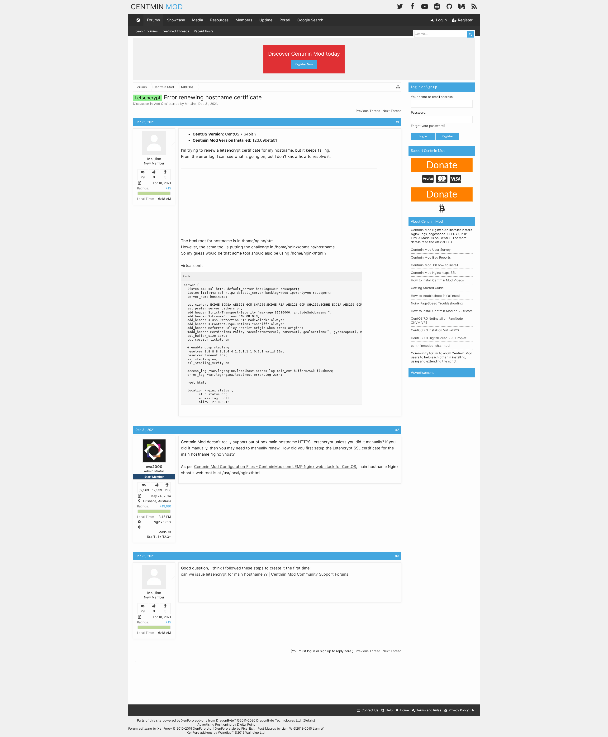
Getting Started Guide (427, 288)
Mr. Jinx (190, 104)
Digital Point (246, 724)
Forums (153, 20)
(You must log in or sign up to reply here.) (322, 651)
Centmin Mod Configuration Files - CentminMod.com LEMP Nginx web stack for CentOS (275, 466)
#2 (397, 430)
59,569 (143, 490)
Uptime (265, 20)
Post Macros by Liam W (290, 728)
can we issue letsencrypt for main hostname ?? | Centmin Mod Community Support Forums (264, 574)
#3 (397, 556)
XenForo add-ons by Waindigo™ (210, 732)
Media (197, 20)
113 (167, 490)
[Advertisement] (216, 200)
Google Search (310, 20)
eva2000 (154, 466)
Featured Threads (175, 31)
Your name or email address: (432, 97)
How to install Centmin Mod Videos (437, 280)
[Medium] (461, 6)
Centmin (157, 6)
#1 (397, 122)
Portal (285, 20)
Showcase (176, 20)
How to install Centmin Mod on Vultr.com (442, 311)
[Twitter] (400, 6)
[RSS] (474, 6)
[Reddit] (437, 6)
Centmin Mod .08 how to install (434, 265)
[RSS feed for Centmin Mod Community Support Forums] (473, 710)
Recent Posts (204, 31)
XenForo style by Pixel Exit (235, 728)
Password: (418, 112)
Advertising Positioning (214, 724)
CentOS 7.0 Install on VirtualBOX (435, 330)
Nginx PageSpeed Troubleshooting (437, 303)
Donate (441, 165)
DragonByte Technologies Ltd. (279, 720)
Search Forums (146, 31)
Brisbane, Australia (157, 501)
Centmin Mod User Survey (431, 249)
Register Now (304, 64)
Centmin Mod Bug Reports (431, 257)
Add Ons (160, 104)
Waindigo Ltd (255, 732)
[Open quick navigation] (138, 20)
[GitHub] (449, 6)
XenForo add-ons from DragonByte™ (208, 720)
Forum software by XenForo (170, 728)
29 (143, 177)
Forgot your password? (428, 126)
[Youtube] (424, 6)
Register (447, 136)
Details (309, 720)
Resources (219, 20)
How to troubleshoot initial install (435, 296)
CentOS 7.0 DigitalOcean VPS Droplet (438, 338)
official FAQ (443, 242)
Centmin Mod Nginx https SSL (433, 273)
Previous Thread (368, 111)
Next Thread (392, 111)
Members (244, 20)
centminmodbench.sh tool (430, 345)
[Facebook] (412, 6)
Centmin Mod (421, 230)
